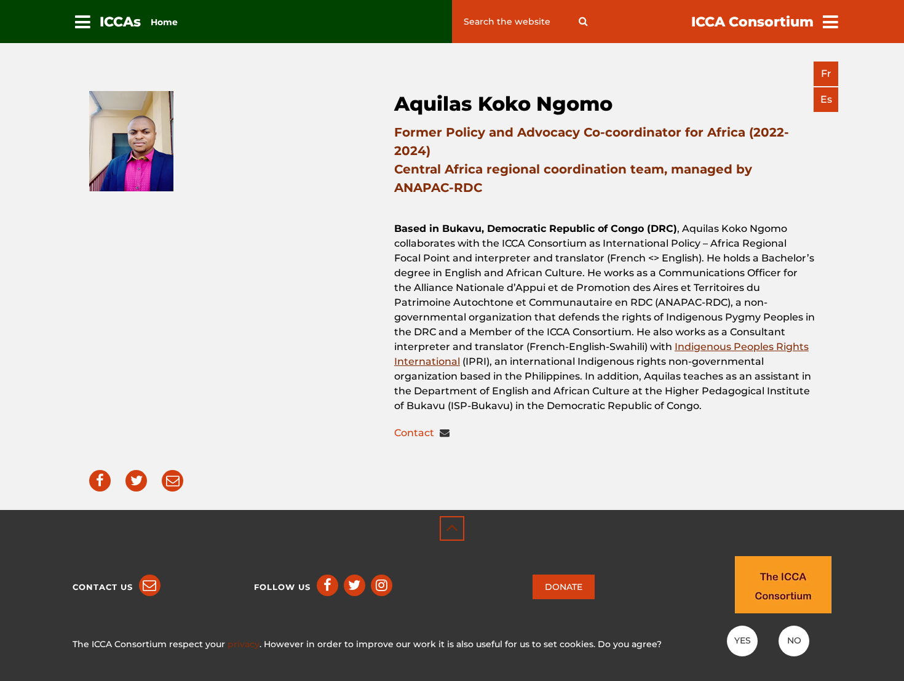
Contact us (103, 587)
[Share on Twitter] (136, 481)
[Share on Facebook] (100, 481)
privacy (244, 644)
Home (164, 22)
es (826, 99)
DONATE (563, 586)
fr (826, 73)
